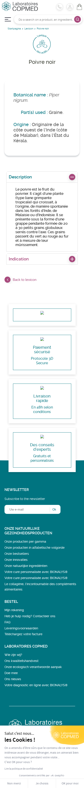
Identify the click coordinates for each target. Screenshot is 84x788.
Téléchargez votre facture (23, 634)
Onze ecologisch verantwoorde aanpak (33, 667)
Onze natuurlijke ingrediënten (25, 566)
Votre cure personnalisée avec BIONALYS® (36, 572)
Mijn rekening (14, 610)
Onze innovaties (16, 560)
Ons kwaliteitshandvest (21, 661)
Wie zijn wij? (13, 655)
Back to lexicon (25, 280)
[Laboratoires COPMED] (20, 9)
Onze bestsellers (16, 553)
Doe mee (11, 673)
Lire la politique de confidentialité (23, 768)
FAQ (7, 622)
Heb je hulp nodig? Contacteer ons (29, 616)
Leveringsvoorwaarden (21, 628)
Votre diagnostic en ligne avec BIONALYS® (36, 685)
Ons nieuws (12, 679)
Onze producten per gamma (25, 541)
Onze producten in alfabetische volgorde (34, 547)
